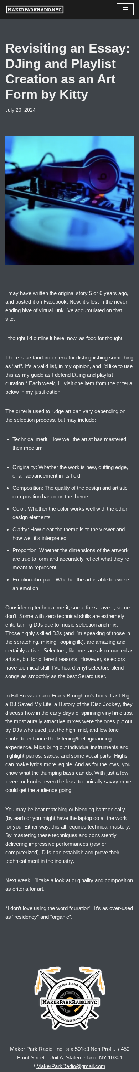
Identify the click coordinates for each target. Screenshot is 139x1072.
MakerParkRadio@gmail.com (70, 1066)
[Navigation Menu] (125, 9)
